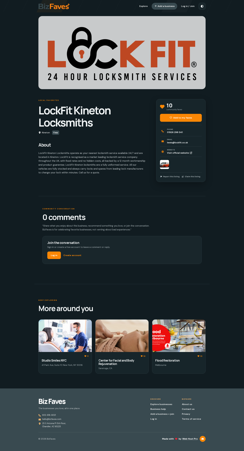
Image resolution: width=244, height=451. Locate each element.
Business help (158, 409)
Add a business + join (162, 413)
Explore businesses (161, 404)
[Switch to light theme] (202, 6)
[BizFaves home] (54, 6)
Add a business (166, 6)
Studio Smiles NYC (54, 360)
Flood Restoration (167, 360)
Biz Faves (51, 401)
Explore (143, 6)
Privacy (186, 413)
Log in (54, 255)
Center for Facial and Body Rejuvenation (116, 362)
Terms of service (191, 418)
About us (187, 404)
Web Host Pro (190, 438)
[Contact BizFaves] (203, 439)
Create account (72, 255)
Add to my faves (182, 117)
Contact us (188, 409)
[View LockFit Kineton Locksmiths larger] (164, 164)
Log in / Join (188, 6)
